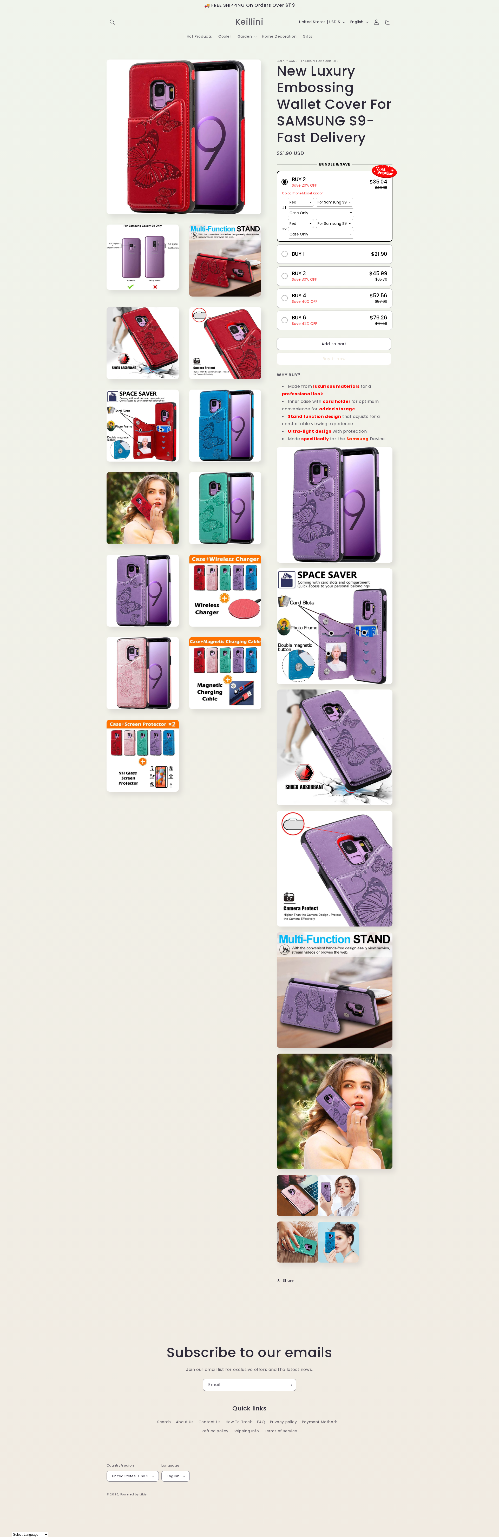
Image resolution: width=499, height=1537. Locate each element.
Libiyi (144, 1494)
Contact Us (210, 1421)
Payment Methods (320, 1421)
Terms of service (280, 1431)
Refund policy (215, 1431)
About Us (184, 1421)
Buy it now (334, 359)
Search (164, 1421)
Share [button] (288, 1280)
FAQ (261, 1421)
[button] (112, 22)
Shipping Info (246, 1431)
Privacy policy (283, 1421)
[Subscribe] (290, 1385)
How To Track (239, 1421)
